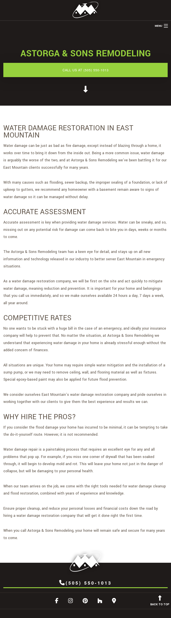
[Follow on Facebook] (57, 601)
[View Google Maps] (114, 601)
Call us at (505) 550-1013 (86, 70)
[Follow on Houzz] (100, 601)
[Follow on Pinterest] (85, 601)
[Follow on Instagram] (70, 601)
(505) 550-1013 (89, 582)
